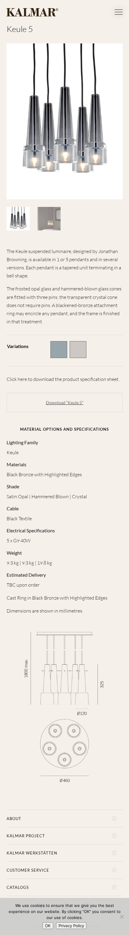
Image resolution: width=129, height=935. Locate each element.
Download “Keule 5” (64, 402)
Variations (17, 346)
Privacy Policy (71, 925)
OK (48, 925)
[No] (121, 917)
